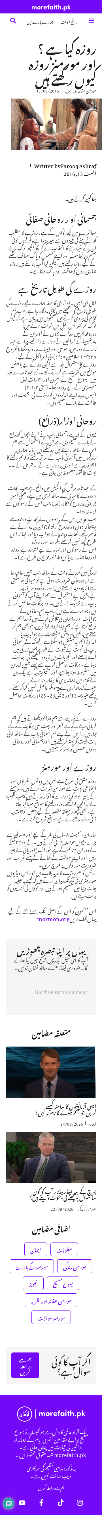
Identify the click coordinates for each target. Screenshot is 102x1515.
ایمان (92, 1123)
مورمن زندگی (87, 1208)
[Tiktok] (60, 1503)
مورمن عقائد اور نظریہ (80, 90)
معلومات (64, 1249)
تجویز (33, 1283)
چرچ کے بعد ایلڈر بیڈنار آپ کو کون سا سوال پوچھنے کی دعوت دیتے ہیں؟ (63, 1193)
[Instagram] (80, 1503)
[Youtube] (22, 1503)
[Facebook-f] (41, 1503)
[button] (91, 20)
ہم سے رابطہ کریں (51, 1487)
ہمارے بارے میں (40, 21)
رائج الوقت (69, 21)
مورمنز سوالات (51, 1317)
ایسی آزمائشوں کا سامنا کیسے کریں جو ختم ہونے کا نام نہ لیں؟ (65, 1108)
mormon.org (53, 917)
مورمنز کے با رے (32, 1266)
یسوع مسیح (63, 1283)
